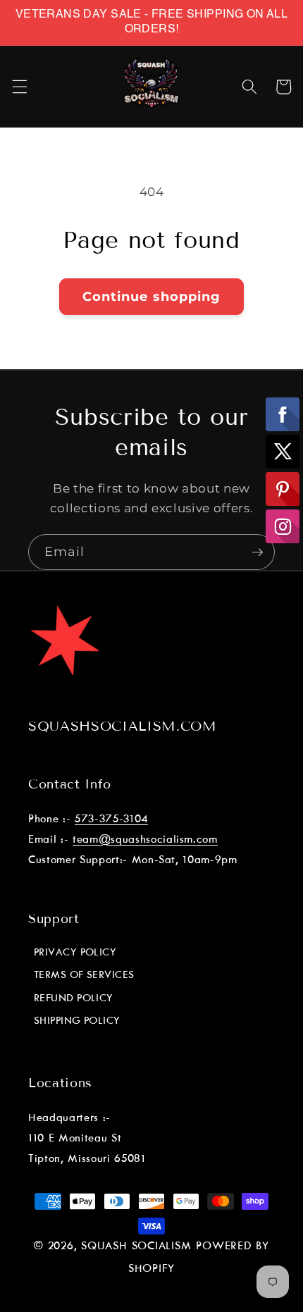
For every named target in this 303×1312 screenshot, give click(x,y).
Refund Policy (73, 998)
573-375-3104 (111, 819)
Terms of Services (84, 975)
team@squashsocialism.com (145, 840)
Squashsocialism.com (122, 726)
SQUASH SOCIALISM (136, 1246)
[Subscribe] (257, 552)
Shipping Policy (77, 1021)
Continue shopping (151, 296)
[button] (19, 87)
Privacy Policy (75, 952)
